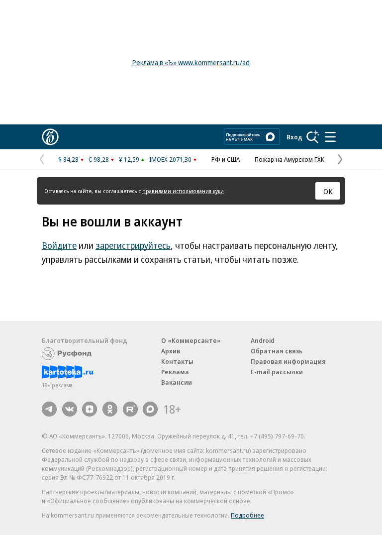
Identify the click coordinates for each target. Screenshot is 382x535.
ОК (328, 191)
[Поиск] (312, 136)
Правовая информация (288, 361)
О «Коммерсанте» (191, 340)
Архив (170, 350)
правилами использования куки (183, 191)
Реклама (175, 371)
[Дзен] (89, 409)
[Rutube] (130, 409)
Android (263, 340)
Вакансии (176, 382)
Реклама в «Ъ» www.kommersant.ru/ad (191, 62)
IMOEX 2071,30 (170, 159)
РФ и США (225, 159)
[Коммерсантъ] (50, 136)
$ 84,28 (68, 159)
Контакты (177, 361)
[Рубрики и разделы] (330, 136)
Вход (294, 136)
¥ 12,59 (129, 159)
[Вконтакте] (69, 409)
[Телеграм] (49, 409)
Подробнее (247, 515)
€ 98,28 (99, 159)
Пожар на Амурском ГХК (289, 159)
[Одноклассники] (109, 409)
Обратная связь (276, 350)
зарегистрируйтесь (133, 245)
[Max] (150, 409)
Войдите (59, 245)
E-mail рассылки (277, 371)
